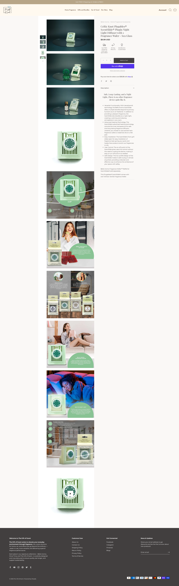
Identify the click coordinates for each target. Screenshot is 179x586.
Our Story (104, 10)
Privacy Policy (76, 553)
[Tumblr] (31, 567)
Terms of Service (77, 556)
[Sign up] (169, 552)
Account (162, 10)
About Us (75, 542)
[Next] (43, 61)
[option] (43, 37)
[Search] (170, 10)
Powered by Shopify (30, 579)
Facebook (109, 542)
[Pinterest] (22, 567)
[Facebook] (10, 567)
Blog (110, 10)
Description (105, 88)
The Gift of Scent (19, 579)
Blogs (108, 550)
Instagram (110, 545)
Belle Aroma (105, 22)
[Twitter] (27, 567)
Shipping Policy (77, 548)
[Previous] (43, 34)
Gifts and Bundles (83, 10)
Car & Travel (95, 10)
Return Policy (76, 550)
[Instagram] (18, 567)
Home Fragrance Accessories (120, 22)
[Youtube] (14, 567)
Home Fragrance (70, 10)
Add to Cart (124, 60)
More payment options (117, 70)
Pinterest (109, 548)
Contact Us (76, 545)
